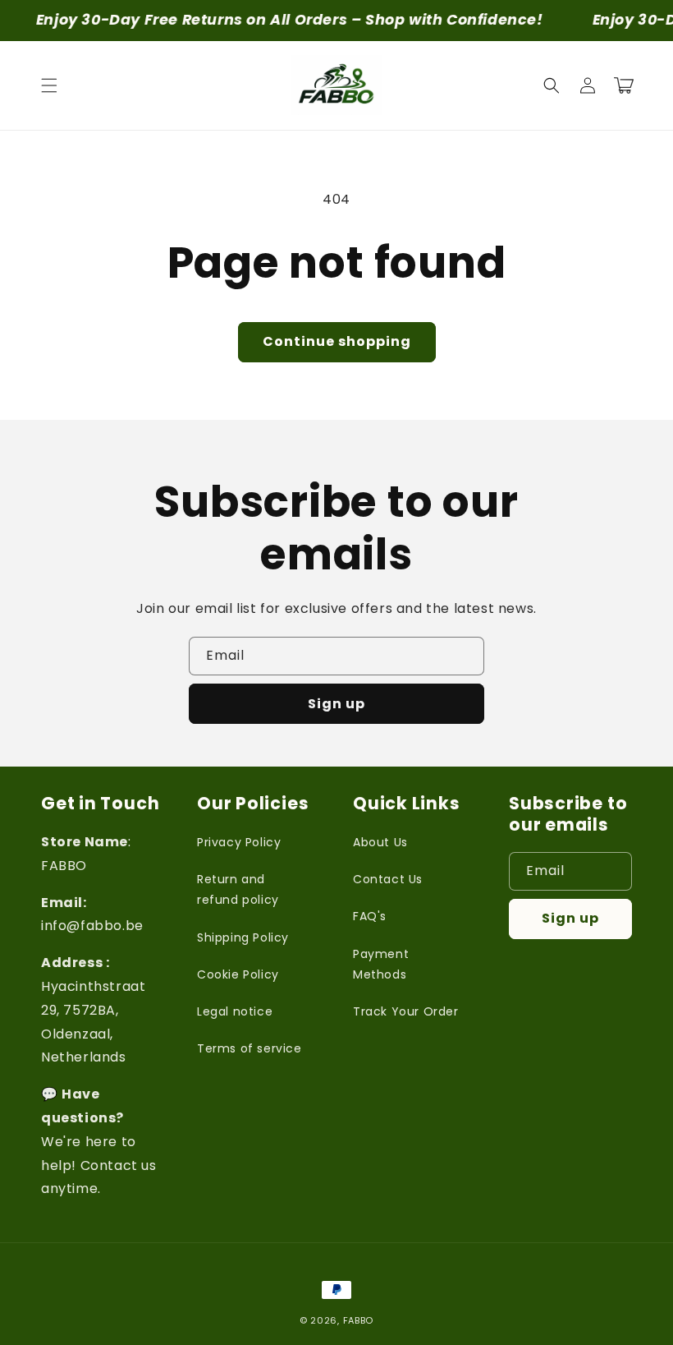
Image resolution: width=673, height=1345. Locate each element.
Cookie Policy (238, 974)
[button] (49, 85)
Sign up (336, 703)
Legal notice (234, 1011)
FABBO (358, 1320)
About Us (380, 842)
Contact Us (388, 879)
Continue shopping (337, 341)
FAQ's (370, 916)
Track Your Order (406, 1011)
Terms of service (249, 1048)
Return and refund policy (238, 889)
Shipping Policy (243, 937)
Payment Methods (381, 964)
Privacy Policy (239, 842)
